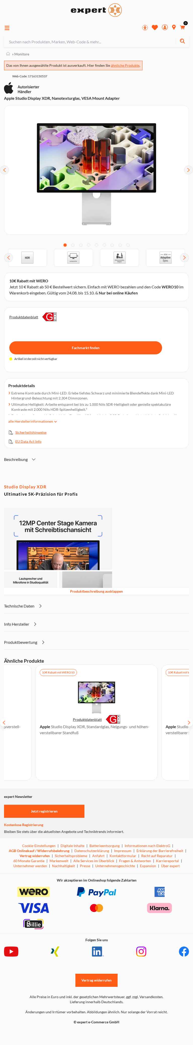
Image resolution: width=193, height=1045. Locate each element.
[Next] (188, 170)
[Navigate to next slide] (189, 723)
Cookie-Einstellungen (39, 846)
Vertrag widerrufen (35, 856)
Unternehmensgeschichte (115, 866)
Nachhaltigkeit (63, 866)
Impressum (122, 851)
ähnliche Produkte (125, 65)
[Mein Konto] (165, 27)
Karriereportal (167, 861)
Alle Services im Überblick (93, 861)
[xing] (55, 952)
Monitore (20, 54)
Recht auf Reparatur (157, 856)
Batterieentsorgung (104, 846)
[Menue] (7, 28)
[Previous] (4, 170)
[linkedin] (98, 952)
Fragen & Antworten (135, 861)
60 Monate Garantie (28, 861)
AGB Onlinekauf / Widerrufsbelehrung (39, 851)
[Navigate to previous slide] (4, 723)
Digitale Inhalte (72, 846)
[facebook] (184, 952)
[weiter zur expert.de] (24, 1033)
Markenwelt (59, 861)
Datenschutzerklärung (91, 851)
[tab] (65, 245)
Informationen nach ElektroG (147, 846)
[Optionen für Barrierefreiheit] (145, 27)
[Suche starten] (182, 42)
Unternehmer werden (30, 866)
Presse (85, 866)
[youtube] (11, 952)
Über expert (170, 866)
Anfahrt (98, 856)
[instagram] (141, 952)
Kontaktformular (123, 856)
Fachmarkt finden (86, 348)
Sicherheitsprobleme (71, 856)
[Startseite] (8, 54)
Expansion (148, 866)
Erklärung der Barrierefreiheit (159, 851)
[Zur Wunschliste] (155, 27)
